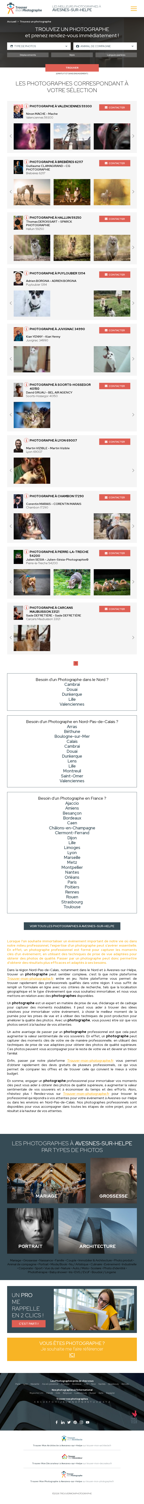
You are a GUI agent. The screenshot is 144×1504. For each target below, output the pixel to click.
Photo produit (123, 1260)
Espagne (110, 1392)
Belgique (67, 1392)
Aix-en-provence (50, 1383)
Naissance (46, 1260)
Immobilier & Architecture (95, 1260)
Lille (86, 1383)
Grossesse (30, 1260)
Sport (39, 1268)
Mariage (15, 1260)
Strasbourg (113, 1383)
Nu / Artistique (78, 1264)
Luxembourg (80, 1392)
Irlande (49, 1392)
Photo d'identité (114, 1268)
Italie (101, 1392)
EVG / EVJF (82, 1272)
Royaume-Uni (36, 1392)
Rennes (125, 1383)
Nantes (101, 1383)
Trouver (72, 67)
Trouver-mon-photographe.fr (30, 978)
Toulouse (65, 1383)
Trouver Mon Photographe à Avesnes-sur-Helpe (56, 1481)
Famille (59, 1260)
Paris (17, 1383)
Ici (72, 1355)
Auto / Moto (81, 1268)
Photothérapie (38, 1272)
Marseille (35, 1383)
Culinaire (96, 1264)
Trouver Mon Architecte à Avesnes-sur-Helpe (57, 1445)
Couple (71, 1260)
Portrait (44, 1264)
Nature (65, 1268)
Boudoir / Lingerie (104, 1272)
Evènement (112, 1264)
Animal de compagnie (22, 1264)
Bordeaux (76, 1383)
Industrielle (129, 1264)
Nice (93, 1383)
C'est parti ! (29, 1324)
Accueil (11, 21)
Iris (70, 1272)
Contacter (117, 107)
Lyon (25, 1383)
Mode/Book (59, 1264)
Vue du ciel (52, 1268)
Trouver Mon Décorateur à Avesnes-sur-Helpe (57, 1463)
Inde (58, 1392)
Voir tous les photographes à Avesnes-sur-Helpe (72, 926)
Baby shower (58, 1272)
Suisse (93, 1392)
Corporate (26, 1268)
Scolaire (96, 1268)
